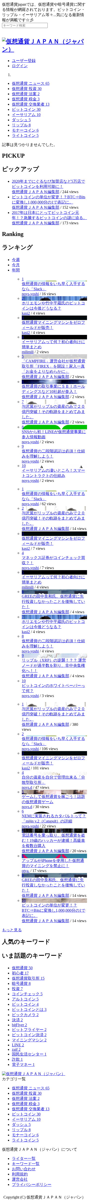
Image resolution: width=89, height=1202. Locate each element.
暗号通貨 (21, 983)
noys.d (27, 787)
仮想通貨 (22, 968)
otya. (25, 871)
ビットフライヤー (29, 1029)
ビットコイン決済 (29, 1035)
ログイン (20, 66)
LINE (18, 1045)
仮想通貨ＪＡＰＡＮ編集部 (35, 192)
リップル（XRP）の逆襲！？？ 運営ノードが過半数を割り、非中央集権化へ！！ (54, 665)
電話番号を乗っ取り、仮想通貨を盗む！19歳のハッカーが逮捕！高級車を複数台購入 (53, 840)
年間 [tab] (16, 270)
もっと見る (12, 930)
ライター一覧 (24, 1158)
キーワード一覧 (26, 1164)
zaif (16, 1049)
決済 (17, 1020)
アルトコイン (25, 999)
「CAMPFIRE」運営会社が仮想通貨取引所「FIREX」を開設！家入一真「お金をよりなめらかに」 (53, 366)
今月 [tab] (16, 265)
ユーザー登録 (24, 61)
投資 (17, 989)
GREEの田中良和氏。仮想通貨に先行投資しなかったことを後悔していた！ (53, 601)
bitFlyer (19, 1025)
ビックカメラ (25, 1015)
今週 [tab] (16, 260)
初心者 (20, 973)
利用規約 (20, 1174)
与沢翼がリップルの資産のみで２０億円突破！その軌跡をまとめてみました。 (53, 411)
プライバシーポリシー (31, 1184)
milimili (28, 352)
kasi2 (26, 313)
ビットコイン (25, 1004)
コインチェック (27, 994)
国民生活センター (29, 1054)
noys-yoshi (30, 294)
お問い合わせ (24, 1169)
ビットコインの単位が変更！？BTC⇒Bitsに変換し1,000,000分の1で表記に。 (53, 910)
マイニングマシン (29, 1040)
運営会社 (20, 1179)
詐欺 (17, 1059)
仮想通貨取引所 (28, 978)
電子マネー (23, 1064)
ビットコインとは (29, 1009)
